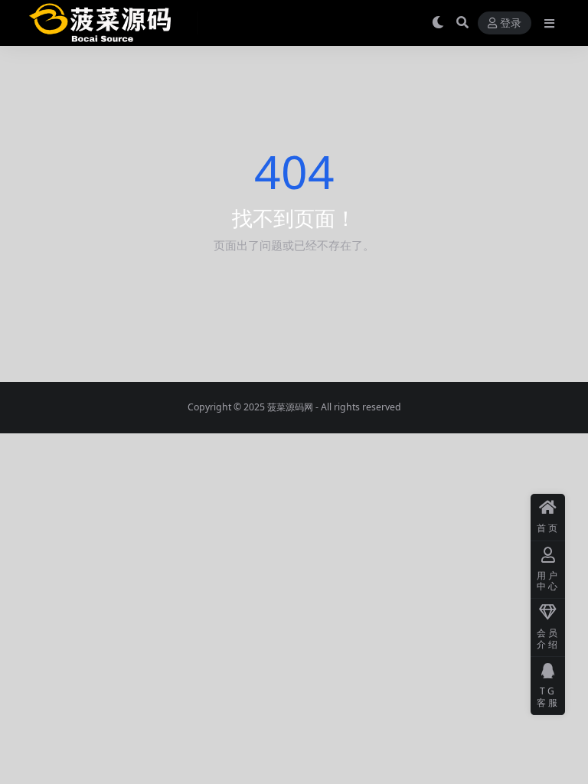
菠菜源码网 (290, 406)
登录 (510, 23)
